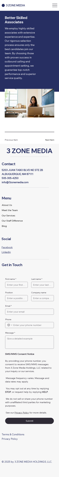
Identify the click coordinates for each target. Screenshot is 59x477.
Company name (38, 292)
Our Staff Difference (12, 220)
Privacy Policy (10, 438)
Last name (36, 279)
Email (8, 306)
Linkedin (6, 252)
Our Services (8, 215)
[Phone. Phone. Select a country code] (10, 325)
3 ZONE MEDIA (29, 151)
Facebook (7, 247)
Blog (4, 226)
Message (10, 333)
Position (9, 292)
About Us (7, 205)
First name (10, 279)
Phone (8, 319)
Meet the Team (10, 210)
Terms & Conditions (13, 434)
